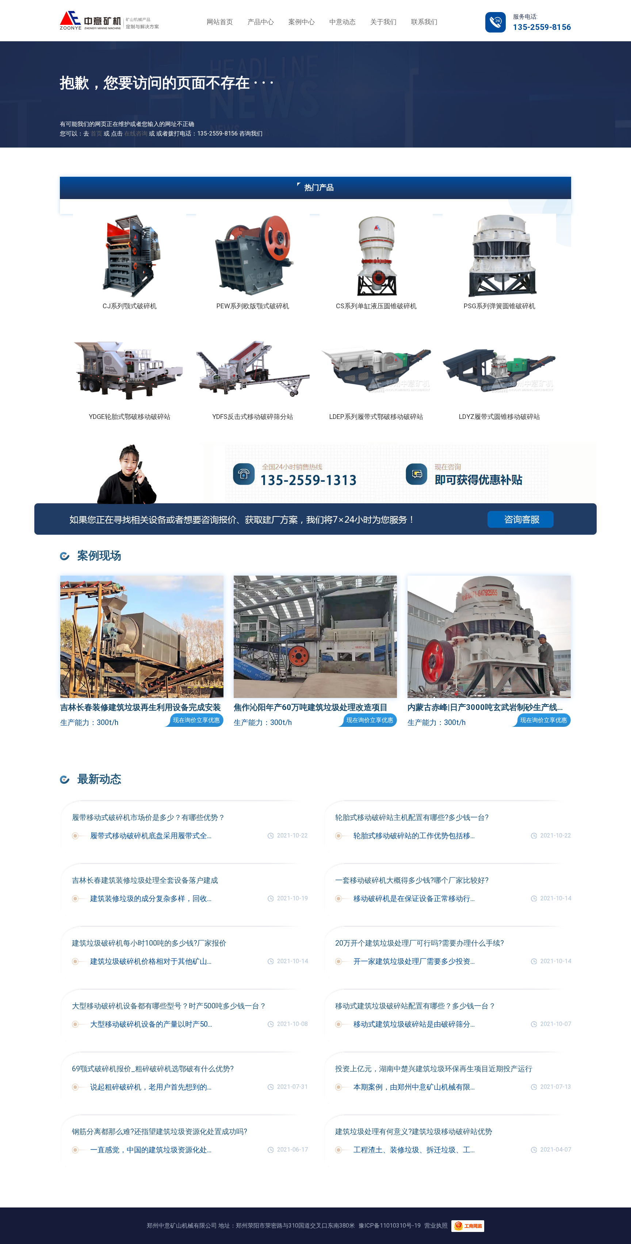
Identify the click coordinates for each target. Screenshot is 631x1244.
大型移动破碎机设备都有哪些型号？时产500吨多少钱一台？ (169, 1005)
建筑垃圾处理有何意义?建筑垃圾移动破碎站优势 (413, 1131)
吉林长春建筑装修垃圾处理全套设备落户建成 (145, 880)
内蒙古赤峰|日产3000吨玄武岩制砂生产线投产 (489, 707)
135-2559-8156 (542, 27)
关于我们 (383, 22)
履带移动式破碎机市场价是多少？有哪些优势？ (148, 817)
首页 (96, 133)
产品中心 (261, 22)
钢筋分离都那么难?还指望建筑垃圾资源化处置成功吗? (159, 1131)
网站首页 (220, 22)
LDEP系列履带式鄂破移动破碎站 (376, 416)
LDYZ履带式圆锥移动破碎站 (499, 416)
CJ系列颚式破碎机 (130, 306)
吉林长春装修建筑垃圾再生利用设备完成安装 (140, 707)
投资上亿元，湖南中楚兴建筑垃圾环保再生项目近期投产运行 (433, 1068)
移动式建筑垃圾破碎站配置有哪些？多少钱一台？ (415, 1005)
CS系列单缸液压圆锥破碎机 (376, 306)
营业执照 (436, 1225)
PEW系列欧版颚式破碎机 (253, 306)
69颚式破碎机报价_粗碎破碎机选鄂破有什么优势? (153, 1068)
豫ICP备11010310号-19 (390, 1225)
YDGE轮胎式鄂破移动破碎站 (130, 416)
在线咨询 (136, 133)
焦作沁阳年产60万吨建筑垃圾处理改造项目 (311, 707)
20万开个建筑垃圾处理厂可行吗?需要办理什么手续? (419, 943)
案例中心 (301, 22)
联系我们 (424, 22)
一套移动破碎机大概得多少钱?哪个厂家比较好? (412, 880)
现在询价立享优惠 (196, 720)
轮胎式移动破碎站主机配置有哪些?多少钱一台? (412, 817)
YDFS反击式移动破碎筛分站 (252, 416)
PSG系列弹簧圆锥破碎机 (499, 306)
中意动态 (342, 22)
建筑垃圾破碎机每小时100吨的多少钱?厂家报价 (149, 943)
